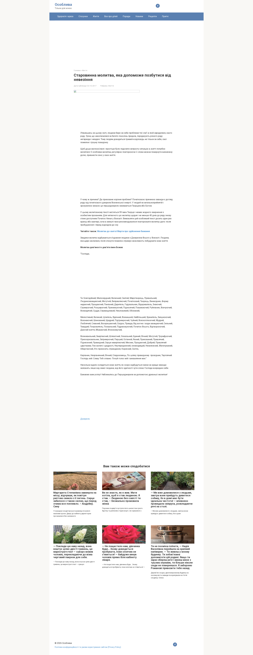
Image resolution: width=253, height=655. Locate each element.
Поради (126, 16)
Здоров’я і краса (65, 16)
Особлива (63, 4)
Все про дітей (110, 16)
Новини (139, 16)
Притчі (165, 16)
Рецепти (152, 16)
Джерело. (85, 419)
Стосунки (83, 16)
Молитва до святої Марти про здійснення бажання (123, 231)
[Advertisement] (126, 42)
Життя (96, 16)
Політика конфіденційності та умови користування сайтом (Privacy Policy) (88, 647)
